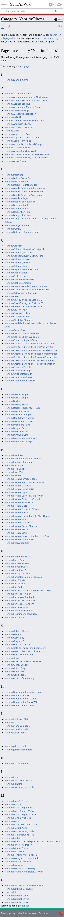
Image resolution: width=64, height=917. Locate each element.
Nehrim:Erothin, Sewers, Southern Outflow (27, 536)
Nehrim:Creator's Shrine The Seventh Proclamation (31, 356)
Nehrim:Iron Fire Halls (16, 729)
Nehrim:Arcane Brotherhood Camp (23, 144)
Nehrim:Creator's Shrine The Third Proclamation (30, 363)
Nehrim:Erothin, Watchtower (20, 539)
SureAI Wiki (21, 4)
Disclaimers (45, 913)
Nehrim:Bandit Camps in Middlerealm (25, 188)
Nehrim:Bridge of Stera (17, 225)
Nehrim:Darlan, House (16, 404)
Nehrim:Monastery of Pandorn (21, 854)
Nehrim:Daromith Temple (18, 414)
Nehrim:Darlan (12, 400)
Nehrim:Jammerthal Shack (18, 749)
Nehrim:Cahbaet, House (17, 259)
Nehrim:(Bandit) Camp (16, 79)
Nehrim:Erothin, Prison (16, 529)
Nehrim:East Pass (14, 455)
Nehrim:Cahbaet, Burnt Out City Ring (24, 255)
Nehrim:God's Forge (15, 674)
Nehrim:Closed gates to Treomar (22, 333)
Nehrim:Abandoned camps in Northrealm (26, 96)
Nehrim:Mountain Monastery (20, 868)
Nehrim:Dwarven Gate (16, 434)
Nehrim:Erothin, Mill (15, 519)
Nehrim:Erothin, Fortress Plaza (21, 502)
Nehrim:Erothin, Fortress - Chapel (22, 499)
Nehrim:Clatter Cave (15, 329)
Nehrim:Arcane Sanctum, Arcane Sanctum (27, 154)
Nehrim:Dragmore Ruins (17, 424)
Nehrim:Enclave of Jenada (18, 461)
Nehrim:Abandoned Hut (17, 103)
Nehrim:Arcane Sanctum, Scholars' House (26, 157)
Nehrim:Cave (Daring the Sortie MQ (23, 299)
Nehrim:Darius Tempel (16, 394)
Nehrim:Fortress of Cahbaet (19, 596)
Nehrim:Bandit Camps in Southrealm (24, 194)
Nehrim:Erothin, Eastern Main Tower (24, 495)
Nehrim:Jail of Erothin (16, 746)
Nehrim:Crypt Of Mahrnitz (18, 377)
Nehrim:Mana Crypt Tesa (18, 817)
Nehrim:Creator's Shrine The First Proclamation (29, 346)
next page (24, 66)
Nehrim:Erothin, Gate (16, 505)
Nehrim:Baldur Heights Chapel (21, 184)
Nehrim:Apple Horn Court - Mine (22, 137)
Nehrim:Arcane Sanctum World (21, 150)
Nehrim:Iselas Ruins (15, 732)
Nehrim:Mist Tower (15, 851)
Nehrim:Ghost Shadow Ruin (19, 654)
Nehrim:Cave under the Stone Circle (24, 306)
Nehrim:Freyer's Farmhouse (19, 610)
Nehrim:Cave (12, 296)
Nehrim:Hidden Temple (17, 695)
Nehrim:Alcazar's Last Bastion (20, 113)
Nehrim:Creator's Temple (18, 367)
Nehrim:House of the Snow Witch (22, 701)
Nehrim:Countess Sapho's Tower (22, 340)
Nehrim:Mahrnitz (14, 804)
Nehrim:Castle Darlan (16, 272)
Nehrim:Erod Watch (15, 471)
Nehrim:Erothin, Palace (17, 522)
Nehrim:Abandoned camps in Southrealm (26, 100)
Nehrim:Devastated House (19, 421)
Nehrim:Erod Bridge (15, 468)
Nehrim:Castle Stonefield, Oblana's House (27, 289)
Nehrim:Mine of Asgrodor (18, 844)
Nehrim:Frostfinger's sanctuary (21, 613)
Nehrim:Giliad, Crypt (15, 668)
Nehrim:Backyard (14, 174)
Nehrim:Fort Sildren (15, 586)
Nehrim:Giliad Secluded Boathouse (23, 661)
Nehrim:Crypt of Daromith (18, 373)
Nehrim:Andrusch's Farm (18, 123)
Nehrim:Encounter (14, 465)
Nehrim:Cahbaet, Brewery (18, 252)
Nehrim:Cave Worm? (16, 309)
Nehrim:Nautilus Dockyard (19, 888)
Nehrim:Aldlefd (13, 117)
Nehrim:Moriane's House (18, 861)
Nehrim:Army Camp (15, 160)
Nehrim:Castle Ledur (15, 276)
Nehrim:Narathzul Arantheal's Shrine (24, 885)
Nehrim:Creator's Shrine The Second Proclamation (31, 353)
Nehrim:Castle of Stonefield (19, 279)
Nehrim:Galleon (13, 634)
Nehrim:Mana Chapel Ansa (19, 807)
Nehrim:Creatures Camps (18, 370)
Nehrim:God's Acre (14, 671)
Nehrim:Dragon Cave (16, 428)
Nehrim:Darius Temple (16, 397)
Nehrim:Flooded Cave (16, 566)
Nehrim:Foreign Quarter (17, 573)
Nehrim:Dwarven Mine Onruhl (21, 438)
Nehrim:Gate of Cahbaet (18, 644)
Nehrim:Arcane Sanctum (17, 147)
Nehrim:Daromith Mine (17, 411)
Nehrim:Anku (12, 130)
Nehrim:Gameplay (14, 637)
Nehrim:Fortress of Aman (18, 593)
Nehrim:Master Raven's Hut (19, 834)
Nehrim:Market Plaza (16, 827)
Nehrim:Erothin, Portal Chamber (22, 525)
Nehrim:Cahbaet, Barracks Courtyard (24, 249)
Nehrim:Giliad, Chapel (16, 664)
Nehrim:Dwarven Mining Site (20, 441)
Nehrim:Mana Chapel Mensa (20, 810)
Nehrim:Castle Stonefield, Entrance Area (26, 286)
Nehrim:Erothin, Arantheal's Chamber (24, 482)
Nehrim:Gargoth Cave (16, 641)
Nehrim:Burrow (13, 228)
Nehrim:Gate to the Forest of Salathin (24, 651)
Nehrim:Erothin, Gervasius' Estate (22, 509)
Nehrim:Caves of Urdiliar (18, 313)
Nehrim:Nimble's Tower (17, 902)
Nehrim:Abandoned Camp (18, 93)
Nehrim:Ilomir (12, 722)
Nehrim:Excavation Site (17, 542)
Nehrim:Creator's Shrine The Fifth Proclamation (29, 343)
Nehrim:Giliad (12, 657)
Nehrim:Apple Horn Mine (18, 140)
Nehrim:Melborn (13, 837)
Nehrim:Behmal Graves (17, 208)
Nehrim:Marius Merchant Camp (21, 824)
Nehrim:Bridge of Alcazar (18, 215)
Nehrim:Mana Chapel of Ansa (20, 814)
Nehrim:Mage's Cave (16, 800)
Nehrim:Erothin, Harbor (17, 512)
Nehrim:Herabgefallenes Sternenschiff (25, 691)
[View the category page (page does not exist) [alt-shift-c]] (2, 26)
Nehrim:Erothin (13, 475)
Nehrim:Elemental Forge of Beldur (23, 458)
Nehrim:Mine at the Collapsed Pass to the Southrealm (33, 841)
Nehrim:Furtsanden (15, 617)
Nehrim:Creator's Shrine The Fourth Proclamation (31, 350)
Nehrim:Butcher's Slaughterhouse (22, 231)
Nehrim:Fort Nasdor (15, 583)
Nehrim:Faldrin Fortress (17, 556)
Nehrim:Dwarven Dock (17, 431)
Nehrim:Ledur (12, 777)
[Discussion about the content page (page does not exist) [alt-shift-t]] (9, 26)
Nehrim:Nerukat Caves (17, 898)
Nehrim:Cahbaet (13, 245)
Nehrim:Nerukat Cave (16, 895)
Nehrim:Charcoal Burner (18, 316)
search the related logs (47, 38)
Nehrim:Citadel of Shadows (19, 319)
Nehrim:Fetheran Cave (17, 563)
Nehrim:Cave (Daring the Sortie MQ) (24, 303)
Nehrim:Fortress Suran (16, 607)
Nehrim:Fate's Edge (15, 559)
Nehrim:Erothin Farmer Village (21, 478)
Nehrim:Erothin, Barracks (18, 485)
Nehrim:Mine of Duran (16, 848)
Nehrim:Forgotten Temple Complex (23, 576)
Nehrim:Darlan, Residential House (22, 407)
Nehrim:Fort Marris (15, 580)
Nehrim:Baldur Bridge (16, 181)
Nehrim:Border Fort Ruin (18, 211)
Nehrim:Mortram (14, 864)
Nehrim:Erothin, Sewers (17, 532)
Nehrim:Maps (12, 821)
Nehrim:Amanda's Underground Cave (24, 120)
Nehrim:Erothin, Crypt (16, 492)
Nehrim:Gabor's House (17, 630)
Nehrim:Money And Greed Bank (21, 858)
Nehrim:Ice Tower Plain (17, 719)
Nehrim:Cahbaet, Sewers (18, 265)
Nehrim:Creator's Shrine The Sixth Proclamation (30, 360)
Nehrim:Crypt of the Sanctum (20, 380)
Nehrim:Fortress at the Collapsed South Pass (28, 590)
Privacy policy (8, 913)
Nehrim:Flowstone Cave (17, 570)
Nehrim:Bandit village (16, 198)
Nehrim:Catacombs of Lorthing (21, 292)
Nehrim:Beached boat (16, 205)
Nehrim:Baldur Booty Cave (19, 178)
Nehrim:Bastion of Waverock (20, 201)
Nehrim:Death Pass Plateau (19, 417)
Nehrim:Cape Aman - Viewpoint (21, 269)
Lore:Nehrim (11, 892)
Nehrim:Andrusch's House (18, 127)
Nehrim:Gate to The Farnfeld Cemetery (25, 647)
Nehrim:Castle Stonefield (18, 282)
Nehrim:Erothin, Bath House (19, 488)
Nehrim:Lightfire (13, 783)
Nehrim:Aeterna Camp (17, 110)
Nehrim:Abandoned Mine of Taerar (23, 106)
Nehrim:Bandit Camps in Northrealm (24, 191)
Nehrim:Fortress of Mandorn (20, 600)
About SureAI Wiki (27, 913)
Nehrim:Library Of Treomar (19, 780)
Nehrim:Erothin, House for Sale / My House (27, 515)
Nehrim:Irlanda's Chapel (17, 725)
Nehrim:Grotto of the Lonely (19, 678)
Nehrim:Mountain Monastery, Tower (24, 871)
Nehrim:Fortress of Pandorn (19, 603)
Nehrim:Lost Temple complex (20, 787)
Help (60, 19)
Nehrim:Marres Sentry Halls (19, 831)
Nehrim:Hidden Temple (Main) (21, 698)
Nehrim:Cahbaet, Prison (17, 262)
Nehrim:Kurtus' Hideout (17, 763)
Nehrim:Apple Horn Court (18, 134)
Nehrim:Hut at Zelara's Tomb (20, 705)
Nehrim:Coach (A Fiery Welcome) (22, 336)
